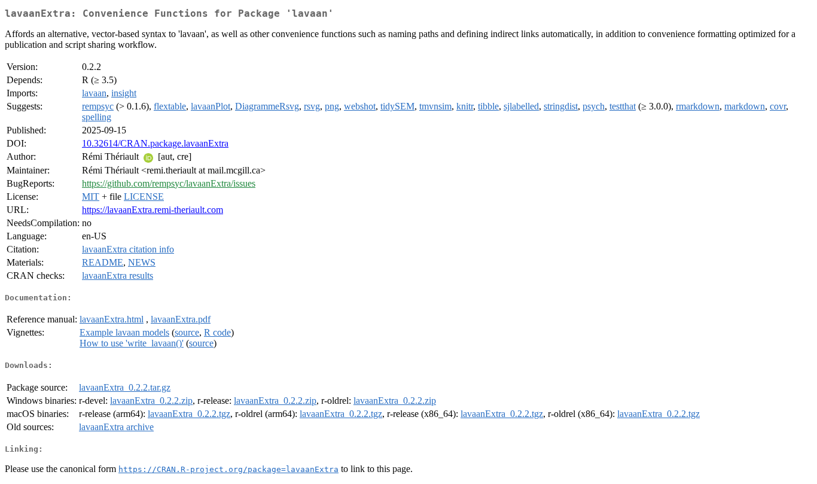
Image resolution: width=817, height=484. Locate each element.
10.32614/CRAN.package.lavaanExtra (155, 143)
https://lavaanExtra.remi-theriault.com (152, 210)
